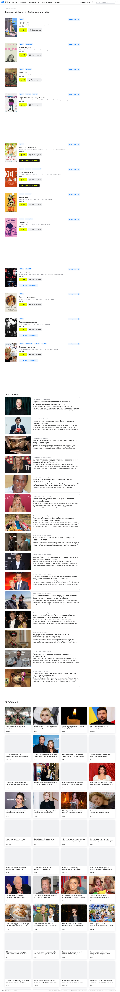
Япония (60, 174)
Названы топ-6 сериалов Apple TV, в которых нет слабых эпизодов (54, 422)
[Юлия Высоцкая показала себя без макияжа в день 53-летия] (46, 946)
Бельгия (63, 149)
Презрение (24, 23)
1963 (27, 25)
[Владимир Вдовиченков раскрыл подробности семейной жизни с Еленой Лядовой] (46, 748)
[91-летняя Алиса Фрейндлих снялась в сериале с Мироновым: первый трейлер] (18, 776)
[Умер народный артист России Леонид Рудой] (74, 720)
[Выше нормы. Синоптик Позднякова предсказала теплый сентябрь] (102, 917)
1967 (29, 299)
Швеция (47, 324)
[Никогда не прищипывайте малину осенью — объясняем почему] (102, 861)
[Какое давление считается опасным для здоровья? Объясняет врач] (18, 833)
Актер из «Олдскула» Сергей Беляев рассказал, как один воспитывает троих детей (55, 519)
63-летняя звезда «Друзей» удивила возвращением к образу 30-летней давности (55, 461)
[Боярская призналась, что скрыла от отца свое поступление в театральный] (46, 861)
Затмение (23, 222)
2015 (40, 149)
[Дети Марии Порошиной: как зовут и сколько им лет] (102, 748)
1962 (28, 50)
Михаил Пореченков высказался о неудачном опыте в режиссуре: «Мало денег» (55, 558)
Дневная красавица (27, 297)
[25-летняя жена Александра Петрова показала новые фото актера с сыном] (18, 946)
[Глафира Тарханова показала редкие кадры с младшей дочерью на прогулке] (18, 805)
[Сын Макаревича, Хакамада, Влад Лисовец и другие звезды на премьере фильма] (74, 917)
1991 (30, 274)
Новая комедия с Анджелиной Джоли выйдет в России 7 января (53, 538)
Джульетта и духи (27, 347)
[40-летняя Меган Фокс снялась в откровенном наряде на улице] (74, 833)
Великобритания (58, 274)
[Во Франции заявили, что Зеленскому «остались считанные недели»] (102, 720)
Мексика (47, 75)
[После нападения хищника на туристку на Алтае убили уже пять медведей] (74, 748)
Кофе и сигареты (26, 172)
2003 (34, 174)
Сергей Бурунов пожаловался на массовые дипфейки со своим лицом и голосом (51, 403)
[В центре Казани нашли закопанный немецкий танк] (74, 861)
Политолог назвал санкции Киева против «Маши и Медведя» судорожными (54, 674)
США (51, 174)
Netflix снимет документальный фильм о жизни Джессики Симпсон (53, 500)
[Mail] (2, 2)
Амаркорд (23, 197)
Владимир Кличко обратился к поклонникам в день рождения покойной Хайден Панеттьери (55, 577)
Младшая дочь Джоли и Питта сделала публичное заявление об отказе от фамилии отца (55, 616)
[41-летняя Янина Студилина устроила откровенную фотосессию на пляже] (18, 861)
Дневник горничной (10, 8)
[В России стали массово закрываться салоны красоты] (74, 974)
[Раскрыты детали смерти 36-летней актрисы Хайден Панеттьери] (74, 946)
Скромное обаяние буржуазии (32, 98)
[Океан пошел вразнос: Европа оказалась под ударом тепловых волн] (46, 974)
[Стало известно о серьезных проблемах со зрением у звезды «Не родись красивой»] (74, 889)
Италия (50, 25)
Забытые (23, 73)
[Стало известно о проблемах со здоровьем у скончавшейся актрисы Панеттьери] (46, 720)
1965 (33, 349)
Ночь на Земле (25, 272)
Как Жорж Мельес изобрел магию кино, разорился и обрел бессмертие (55, 441)
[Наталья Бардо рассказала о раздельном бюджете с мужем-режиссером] (46, 917)
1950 (29, 75)
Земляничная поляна (28, 322)
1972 (41, 100)
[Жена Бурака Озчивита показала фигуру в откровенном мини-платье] (74, 805)
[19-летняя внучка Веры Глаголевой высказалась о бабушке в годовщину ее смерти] (102, 889)
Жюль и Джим (25, 48)
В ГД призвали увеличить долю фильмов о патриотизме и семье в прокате (51, 635)
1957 (30, 324)
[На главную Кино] (7, 2)
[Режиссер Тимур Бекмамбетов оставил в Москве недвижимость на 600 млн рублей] (102, 974)
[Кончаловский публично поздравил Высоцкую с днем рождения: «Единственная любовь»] (102, 946)
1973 (27, 199)
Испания (65, 100)
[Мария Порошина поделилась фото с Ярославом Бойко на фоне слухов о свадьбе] (74, 776)
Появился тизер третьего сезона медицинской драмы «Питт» (53, 655)
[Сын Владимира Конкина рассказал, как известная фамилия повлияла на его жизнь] (18, 889)
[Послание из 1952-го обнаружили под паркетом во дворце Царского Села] (18, 748)
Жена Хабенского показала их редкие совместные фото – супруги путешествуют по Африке (55, 597)
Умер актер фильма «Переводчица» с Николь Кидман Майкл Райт (52, 480)
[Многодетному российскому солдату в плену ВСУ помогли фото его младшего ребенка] (18, 720)
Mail (3, 990)
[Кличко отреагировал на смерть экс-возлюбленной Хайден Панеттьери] (18, 974)
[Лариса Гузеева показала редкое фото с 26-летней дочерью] (46, 776)
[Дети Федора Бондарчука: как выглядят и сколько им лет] (46, 833)
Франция (45, 25)
